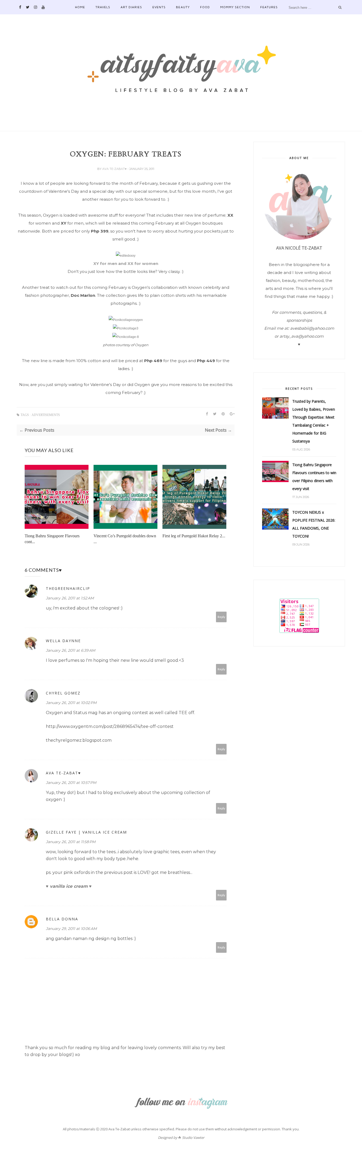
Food (205, 7)
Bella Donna (62, 918)
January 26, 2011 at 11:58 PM (70, 841)
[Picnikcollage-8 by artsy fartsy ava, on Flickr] (125, 337)
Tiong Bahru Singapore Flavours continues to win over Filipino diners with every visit (314, 476)
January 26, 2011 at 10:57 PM (71, 782)
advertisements (46, 415)
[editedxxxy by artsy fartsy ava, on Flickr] (125, 256)
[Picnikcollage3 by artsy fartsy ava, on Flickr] (125, 328)
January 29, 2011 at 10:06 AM (71, 928)
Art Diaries (131, 7)
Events (159, 7)
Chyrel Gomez (63, 693)
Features (269, 7)
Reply (221, 617)
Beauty (182, 7)
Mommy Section (235, 7)
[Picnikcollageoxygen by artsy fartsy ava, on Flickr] (126, 320)
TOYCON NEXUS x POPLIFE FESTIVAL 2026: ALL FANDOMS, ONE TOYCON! (313, 524)
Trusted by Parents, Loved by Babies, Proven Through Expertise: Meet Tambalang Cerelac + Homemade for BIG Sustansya (313, 421)
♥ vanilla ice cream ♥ (69, 886)
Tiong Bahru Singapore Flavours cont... (52, 539)
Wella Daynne (63, 640)
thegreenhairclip (68, 588)
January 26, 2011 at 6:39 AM (70, 650)
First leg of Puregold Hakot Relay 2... (193, 536)
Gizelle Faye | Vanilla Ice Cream (86, 832)
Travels (102, 7)
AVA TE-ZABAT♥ (114, 169)
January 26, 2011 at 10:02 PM (71, 702)
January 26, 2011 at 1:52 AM (70, 598)
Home (80, 7)
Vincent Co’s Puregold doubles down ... (125, 539)
